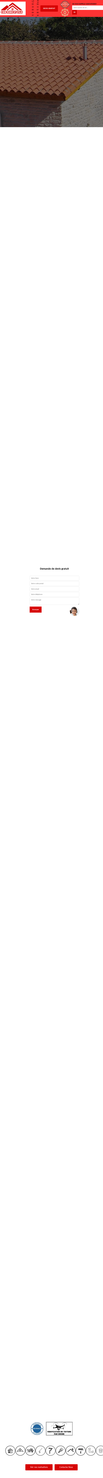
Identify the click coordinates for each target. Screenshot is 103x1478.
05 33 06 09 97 (33, 9)
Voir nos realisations (39, 1467)
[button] (7, 739)
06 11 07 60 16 (38, 9)
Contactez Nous (66, 1467)
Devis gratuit (49, 8)
